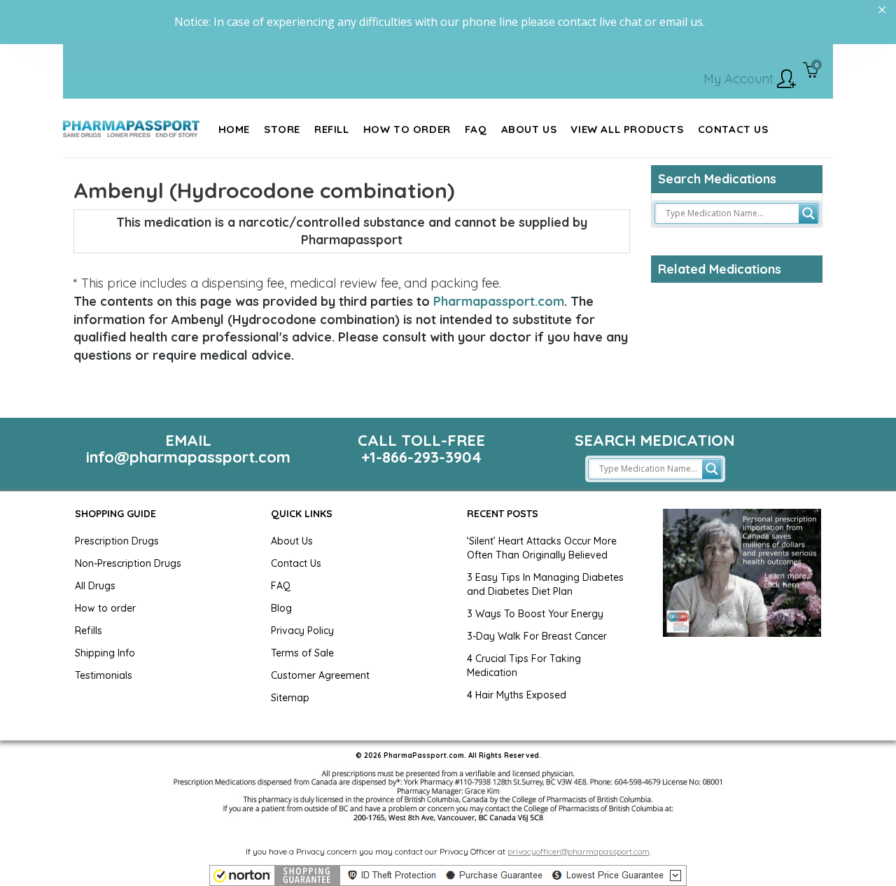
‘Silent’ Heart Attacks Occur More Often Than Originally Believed (542, 548)
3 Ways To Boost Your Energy (535, 613)
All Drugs (95, 585)
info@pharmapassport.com (188, 457)
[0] (811, 71)
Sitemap (290, 697)
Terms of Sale (302, 653)
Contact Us (296, 563)
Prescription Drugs (117, 541)
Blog (281, 608)
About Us (292, 541)
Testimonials (103, 675)
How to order (105, 608)
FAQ (280, 585)
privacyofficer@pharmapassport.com (578, 851)
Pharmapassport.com (498, 301)
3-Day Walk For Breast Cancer (537, 636)
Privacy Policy (302, 630)
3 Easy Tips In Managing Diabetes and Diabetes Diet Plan (545, 584)
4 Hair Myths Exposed (516, 695)
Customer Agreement (320, 675)
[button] (448, 875)
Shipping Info (105, 653)
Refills (88, 630)
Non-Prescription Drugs (128, 563)
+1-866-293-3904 (421, 457)
